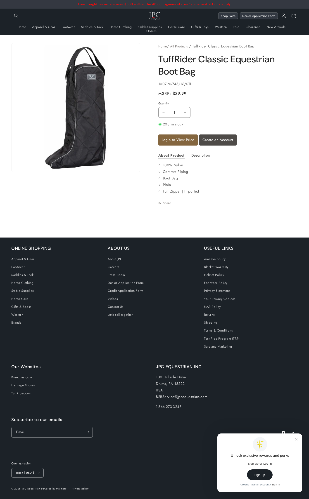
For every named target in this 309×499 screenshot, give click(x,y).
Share (167, 203)
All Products (179, 46)
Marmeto (61, 488)
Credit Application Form (125, 290)
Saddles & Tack (22, 275)
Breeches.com (21, 377)
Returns (209, 314)
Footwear (18, 267)
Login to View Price (178, 139)
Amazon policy (215, 259)
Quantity (163, 103)
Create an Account (217, 139)
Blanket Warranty (216, 267)
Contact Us (116, 306)
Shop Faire (228, 16)
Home (162, 46)
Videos (113, 299)
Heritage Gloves (23, 385)
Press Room (116, 275)
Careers (113, 267)
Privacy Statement (217, 290)
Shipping (210, 322)
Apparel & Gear (22, 259)
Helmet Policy (214, 275)
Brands (16, 322)
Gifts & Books (21, 306)
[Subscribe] (88, 432)
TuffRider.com (21, 393)
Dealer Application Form (258, 16)
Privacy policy (80, 488)
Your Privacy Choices (219, 299)
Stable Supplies (22, 290)
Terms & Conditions (218, 330)
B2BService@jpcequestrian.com (181, 396)
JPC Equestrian (31, 488)
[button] (16, 16)
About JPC (115, 259)
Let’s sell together (120, 314)
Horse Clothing (22, 282)
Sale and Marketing (218, 346)
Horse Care (19, 299)
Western (17, 314)
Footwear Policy (216, 282)
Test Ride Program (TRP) (222, 338)
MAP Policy (212, 306)
